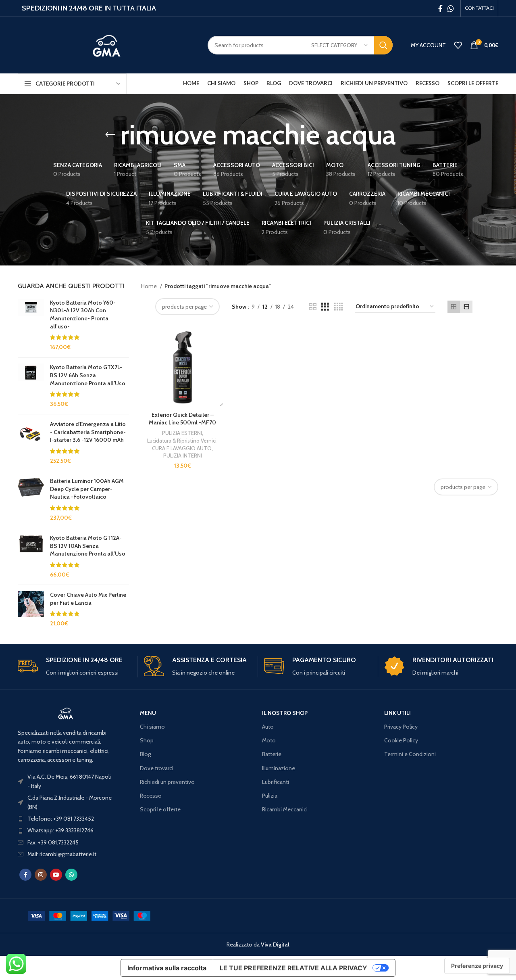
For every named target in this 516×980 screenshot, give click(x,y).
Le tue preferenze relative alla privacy (293, 968)
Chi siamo (152, 726)
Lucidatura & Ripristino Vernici (181, 440)
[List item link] (66, 818)
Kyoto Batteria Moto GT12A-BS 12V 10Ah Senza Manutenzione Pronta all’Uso (87, 545)
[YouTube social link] (56, 875)
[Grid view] (453, 307)
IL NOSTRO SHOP (285, 713)
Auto (268, 726)
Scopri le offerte (160, 809)
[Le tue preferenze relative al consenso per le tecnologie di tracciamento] (477, 966)
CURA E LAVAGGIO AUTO (182, 448)
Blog (145, 754)
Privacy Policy (401, 726)
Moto (269, 740)
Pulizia (269, 795)
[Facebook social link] (440, 8)
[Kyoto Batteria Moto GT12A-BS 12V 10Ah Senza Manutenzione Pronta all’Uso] (31, 556)
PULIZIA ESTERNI (182, 433)
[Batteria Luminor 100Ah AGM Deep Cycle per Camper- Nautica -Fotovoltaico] (31, 499)
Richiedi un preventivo (167, 782)
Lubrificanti (275, 782)
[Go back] (110, 135)
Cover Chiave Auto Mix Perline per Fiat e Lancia (88, 598)
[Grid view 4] (338, 307)
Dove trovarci (156, 768)
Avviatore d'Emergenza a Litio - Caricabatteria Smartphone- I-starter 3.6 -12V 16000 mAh (88, 431)
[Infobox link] (74, 666)
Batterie (271, 754)
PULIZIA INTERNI (182, 455)
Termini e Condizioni (410, 754)
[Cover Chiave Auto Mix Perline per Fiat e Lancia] (31, 609)
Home (149, 286)
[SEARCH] (383, 45)
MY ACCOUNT (428, 45)
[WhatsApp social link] (450, 8)
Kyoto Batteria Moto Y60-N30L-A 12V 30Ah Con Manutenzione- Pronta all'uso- (83, 314)
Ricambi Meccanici (285, 809)
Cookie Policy (401, 740)
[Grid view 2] (312, 307)
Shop (147, 740)
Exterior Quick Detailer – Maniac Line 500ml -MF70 (182, 418)
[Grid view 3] (325, 307)
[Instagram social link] (41, 875)
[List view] (466, 307)
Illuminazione (278, 768)
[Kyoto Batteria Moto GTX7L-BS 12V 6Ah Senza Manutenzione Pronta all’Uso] (31, 386)
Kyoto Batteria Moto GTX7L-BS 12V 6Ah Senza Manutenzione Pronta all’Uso (87, 375)
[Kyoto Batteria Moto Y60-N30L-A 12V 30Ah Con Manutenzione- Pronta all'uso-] (31, 325)
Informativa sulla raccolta (166, 968)
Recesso (151, 795)
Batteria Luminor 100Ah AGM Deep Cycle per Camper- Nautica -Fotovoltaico (87, 488)
